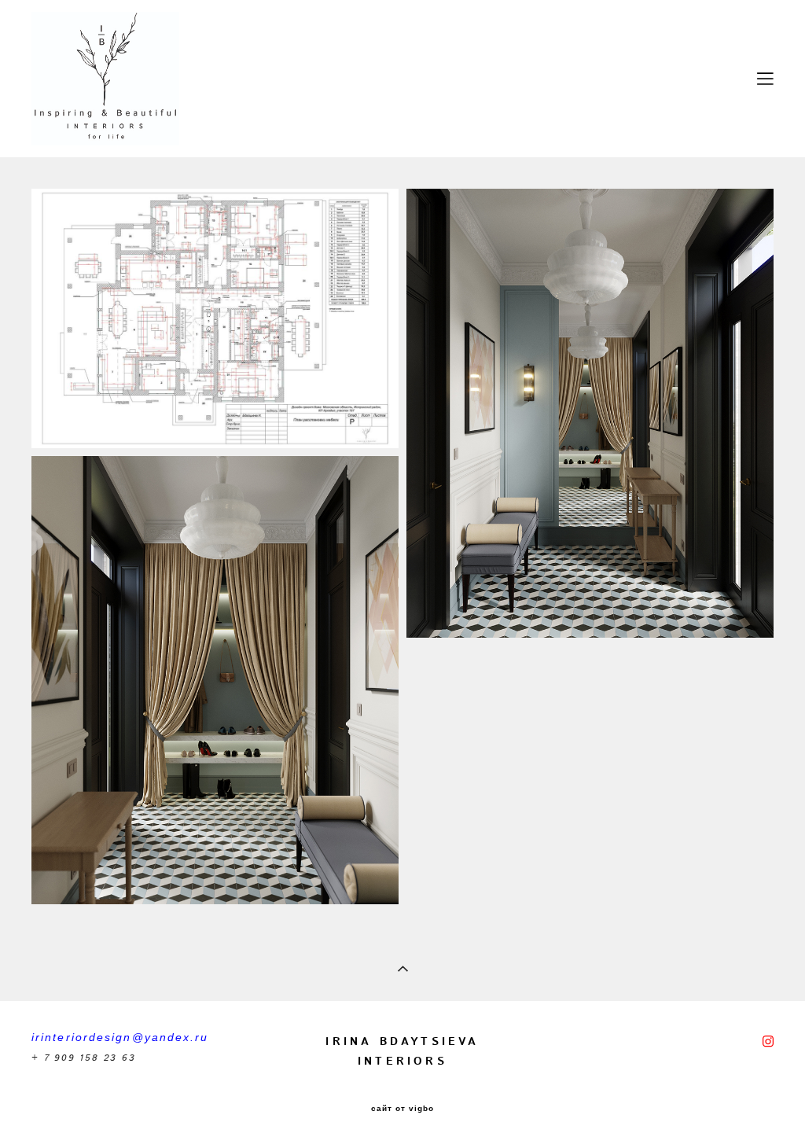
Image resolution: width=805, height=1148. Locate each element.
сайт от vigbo (402, 1109)
